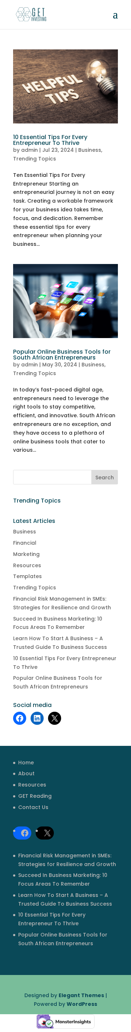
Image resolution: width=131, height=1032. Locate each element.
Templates (27, 576)
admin (29, 150)
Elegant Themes (81, 995)
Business (89, 150)
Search (104, 477)
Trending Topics (34, 158)
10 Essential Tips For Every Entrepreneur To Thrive (50, 140)
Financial (24, 543)
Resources (27, 565)
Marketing (26, 554)
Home (26, 762)
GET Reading (35, 796)
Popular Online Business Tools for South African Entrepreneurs (62, 355)
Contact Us (33, 807)
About (26, 773)
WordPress (82, 1004)
